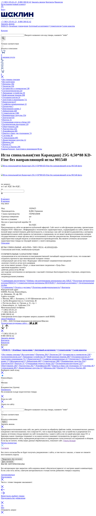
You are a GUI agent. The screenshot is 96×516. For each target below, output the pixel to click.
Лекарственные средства (14, 140)
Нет (2, 508)
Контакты (50, 2)
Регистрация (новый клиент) (13, 4)
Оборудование (10, 126)
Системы (7, 135)
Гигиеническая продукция (15, 124)
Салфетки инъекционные (14, 104)
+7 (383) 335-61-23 (9, 2)
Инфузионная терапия (13, 95)
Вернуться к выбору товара (12, 496)
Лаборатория (9, 111)
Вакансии (58, 2)
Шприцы (8, 142)
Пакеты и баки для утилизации (17, 133)
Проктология (9, 102)
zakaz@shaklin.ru (8, 319)
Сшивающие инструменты (14, 281)
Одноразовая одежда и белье (16, 122)
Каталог (11, 149)
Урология (8, 86)
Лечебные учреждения (18, 26)
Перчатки (8, 84)
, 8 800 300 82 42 (24, 2)
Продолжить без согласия (12, 459)
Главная (4, 149)
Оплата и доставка (22, 287)
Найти (4, 422)
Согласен (5, 448)
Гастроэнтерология (12, 91)
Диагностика (9, 129)
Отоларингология (11, 97)
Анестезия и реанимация (14, 100)
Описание (5, 243)
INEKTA (4, 26)
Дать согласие (7, 462)
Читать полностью (9, 443)
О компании (7, 287)
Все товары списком (11, 79)
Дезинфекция (9, 131)
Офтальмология (16, 361)
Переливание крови (11, 109)
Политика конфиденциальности (46, 287)
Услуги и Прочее (11, 147)
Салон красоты (68, 26)
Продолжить (6, 477)
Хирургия (8, 118)
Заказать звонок (38, 2)
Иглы (39, 149)
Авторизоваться (8, 475)
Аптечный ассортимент (39, 26)
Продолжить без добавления (13, 498)
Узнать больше (69, 441)
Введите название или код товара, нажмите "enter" (46, 35)
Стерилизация (10, 138)
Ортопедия (7, 106)
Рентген (7, 120)
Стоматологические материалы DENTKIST (36, 283)
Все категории (8, 82)
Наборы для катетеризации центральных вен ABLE (49, 281)
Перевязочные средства (14, 115)
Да (2, 505)
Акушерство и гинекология (15, 88)
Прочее (6, 144)
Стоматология (55, 26)
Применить (6, 390)
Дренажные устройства (13, 93)
